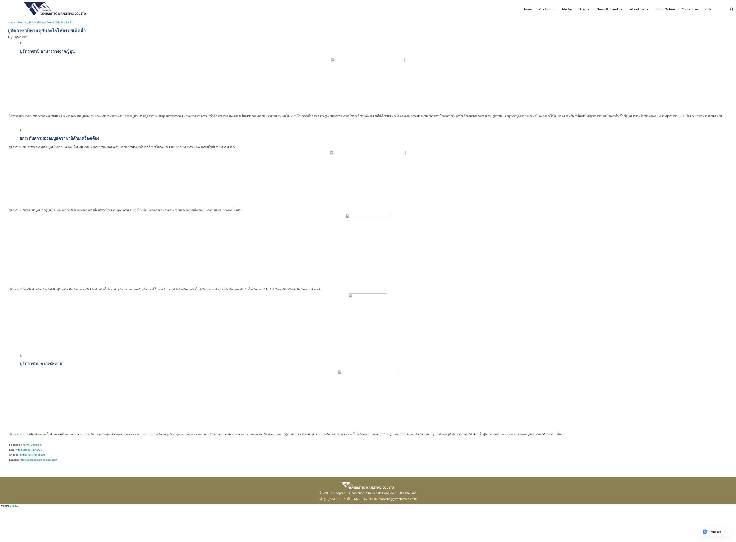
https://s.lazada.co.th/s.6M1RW (38, 459)
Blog (20, 22)
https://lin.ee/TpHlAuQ (29, 449)
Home (11, 22)
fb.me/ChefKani (32, 444)
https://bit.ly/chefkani (32, 454)
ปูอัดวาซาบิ (21, 37)
